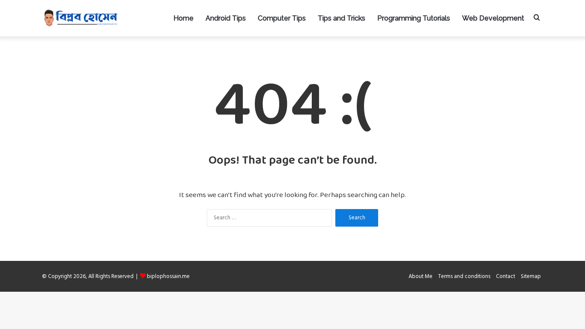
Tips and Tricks (341, 18)
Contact (505, 276)
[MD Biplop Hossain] (80, 18)
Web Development (493, 18)
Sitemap (531, 276)
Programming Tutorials (413, 18)
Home (183, 18)
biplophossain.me (168, 276)
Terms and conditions (464, 276)
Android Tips (226, 18)
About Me (421, 276)
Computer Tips (282, 18)
